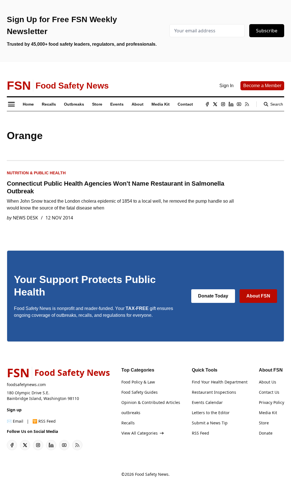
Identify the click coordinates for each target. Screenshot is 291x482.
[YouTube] (239, 104)
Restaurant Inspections (214, 392)
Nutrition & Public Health (36, 173)
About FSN (258, 296)
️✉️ (15, 421)
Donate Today (213, 296)
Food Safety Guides (139, 392)
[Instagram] (223, 104)
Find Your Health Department (220, 382)
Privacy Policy (271, 402)
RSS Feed (200, 433)
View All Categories (139, 433)
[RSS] (247, 104)
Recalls (128, 423)
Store (264, 423)
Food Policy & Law (138, 382)
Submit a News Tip (210, 423)
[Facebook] (207, 104)
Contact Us (269, 392)
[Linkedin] (231, 104)
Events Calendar (207, 402)
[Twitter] (215, 104)
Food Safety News (152, 474)
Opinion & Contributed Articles (150, 402)
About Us (267, 382)
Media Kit (268, 412)
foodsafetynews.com (26, 384)
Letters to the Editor (211, 412)
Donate (266, 433)
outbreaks (130, 412)
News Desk (25, 218)
